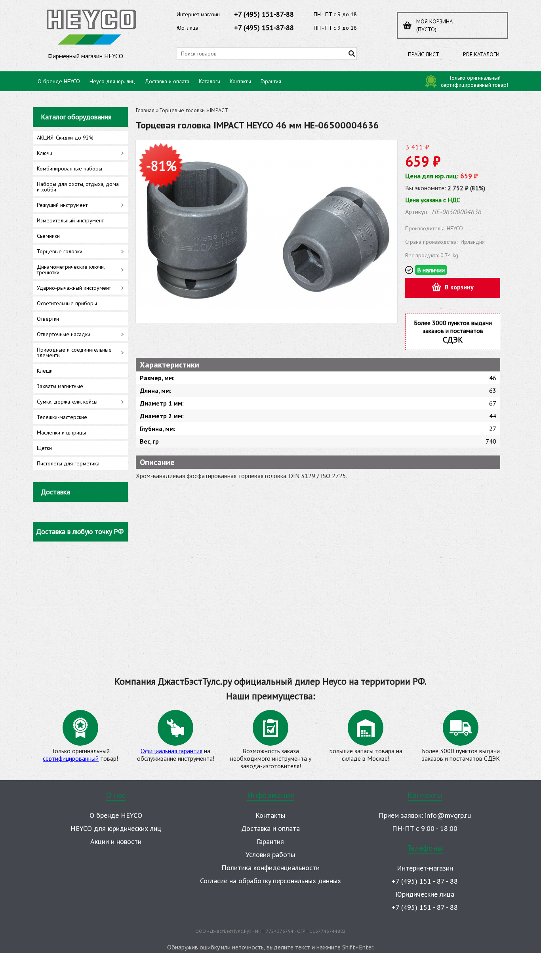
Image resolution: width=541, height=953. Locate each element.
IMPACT (219, 110)
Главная (145, 110)
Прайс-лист (423, 54)
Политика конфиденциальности (270, 867)
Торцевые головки (182, 110)
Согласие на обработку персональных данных (270, 880)
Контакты (240, 81)
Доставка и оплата (167, 81)
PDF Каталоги (481, 54)
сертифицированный (71, 758)
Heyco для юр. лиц (112, 81)
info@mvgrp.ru (448, 815)
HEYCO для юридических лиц (115, 828)
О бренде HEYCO (59, 81)
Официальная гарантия (171, 751)
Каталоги (209, 81)
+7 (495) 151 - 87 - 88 (425, 881)
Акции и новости (115, 841)
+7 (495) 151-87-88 (264, 14)
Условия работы (270, 854)
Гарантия (271, 81)
